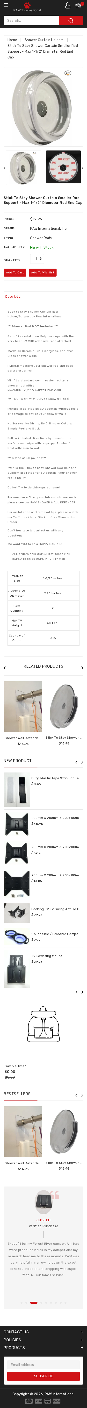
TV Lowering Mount (46, 956)
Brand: (9, 228)
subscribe (43, 1376)
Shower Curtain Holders (44, 40)
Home (12, 40)
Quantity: (12, 260)
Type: (8, 237)
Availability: (15, 247)
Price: (9, 219)
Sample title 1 (16, 1066)
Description (13, 296)
